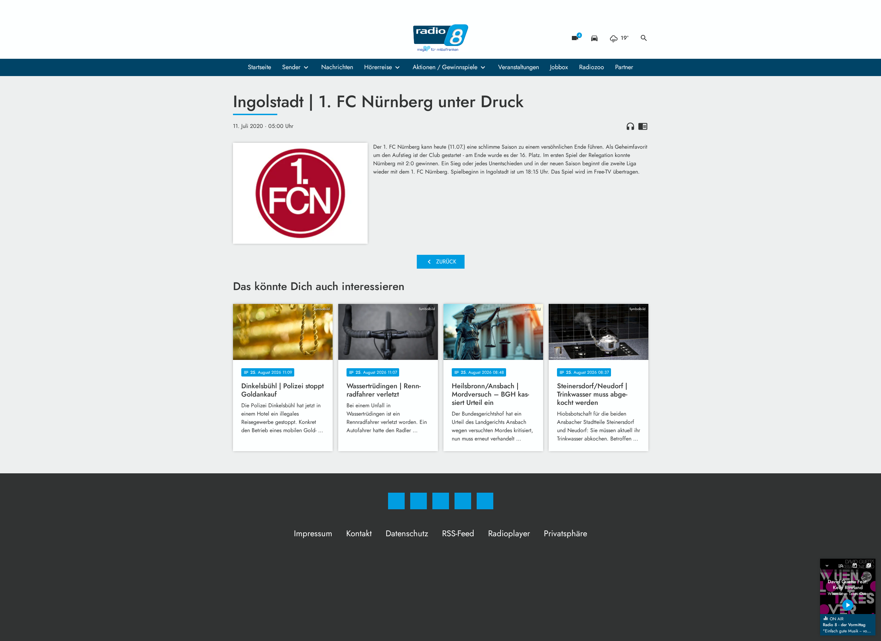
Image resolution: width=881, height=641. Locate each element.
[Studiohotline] (281, 38)
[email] (295, 38)
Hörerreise (378, 67)
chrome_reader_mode (643, 126)
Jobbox (559, 67)
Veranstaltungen (518, 67)
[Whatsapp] (268, 38)
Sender (291, 67)
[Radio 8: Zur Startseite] (440, 38)
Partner (624, 67)
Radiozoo (591, 67)
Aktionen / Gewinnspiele (445, 67)
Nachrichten (337, 67)
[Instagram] (254, 38)
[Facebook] (240, 38)
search (644, 38)
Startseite (259, 67)
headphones (630, 126)
